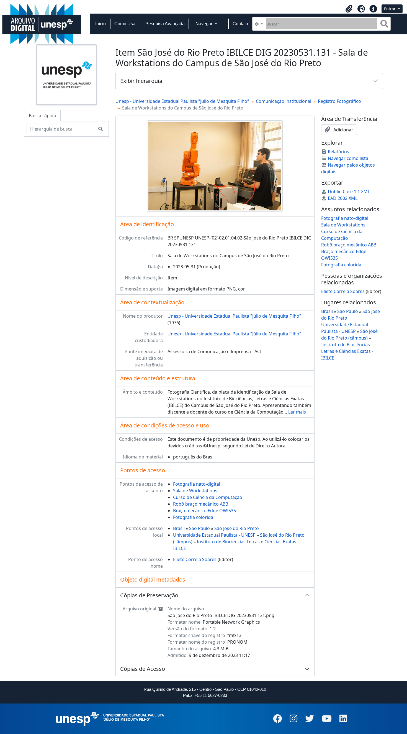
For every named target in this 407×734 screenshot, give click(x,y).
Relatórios (338, 152)
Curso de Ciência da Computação (207, 497)
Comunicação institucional (283, 101)
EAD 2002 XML (342, 198)
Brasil (179, 528)
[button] (349, 9)
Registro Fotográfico (339, 101)
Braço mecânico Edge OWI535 (204, 511)
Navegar (204, 23)
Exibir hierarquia (141, 81)
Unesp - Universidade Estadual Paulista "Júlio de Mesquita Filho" (182, 101)
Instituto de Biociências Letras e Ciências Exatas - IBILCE (347, 351)
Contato (240, 23)
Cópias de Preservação (149, 595)
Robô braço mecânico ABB (200, 504)
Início (100, 23)
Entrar (390, 8)
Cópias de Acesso (142, 668)
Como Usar (125, 23)
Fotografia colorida (193, 517)
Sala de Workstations (195, 491)
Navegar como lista (348, 158)
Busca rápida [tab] (42, 116)
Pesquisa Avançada (165, 23)
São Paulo (199, 528)
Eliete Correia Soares (195, 559)
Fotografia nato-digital (196, 484)
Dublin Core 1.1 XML (349, 191)
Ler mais (297, 412)
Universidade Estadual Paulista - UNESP (214, 535)
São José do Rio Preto (236, 528)
